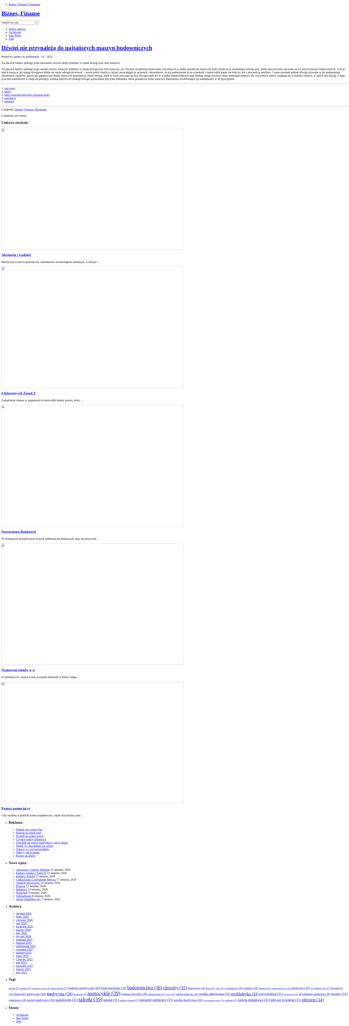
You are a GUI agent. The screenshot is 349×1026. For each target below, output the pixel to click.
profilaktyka (244, 994)
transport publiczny (156, 1000)
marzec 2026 (23, 929)
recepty (339, 994)
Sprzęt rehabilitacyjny (28, 899)
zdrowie (313, 999)
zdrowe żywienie (286, 1000)
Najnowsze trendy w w (18, 670)
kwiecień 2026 (24, 926)
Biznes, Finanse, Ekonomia (24, 4)
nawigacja (10, 98)
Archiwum (15, 32)
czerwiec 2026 (24, 920)
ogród (170, 994)
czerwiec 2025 (24, 959)
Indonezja (21, 889)
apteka (25, 988)
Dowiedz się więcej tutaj (30, 842)
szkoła (91, 999)
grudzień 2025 (24, 939)
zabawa (231, 1000)
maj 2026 (21, 923)
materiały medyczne (30, 994)
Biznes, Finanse (20, 13)
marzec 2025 (23, 969)
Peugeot (20, 886)
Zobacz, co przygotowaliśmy (32, 849)
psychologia (291, 994)
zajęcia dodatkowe (254, 1000)
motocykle (104, 993)
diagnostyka (196, 988)
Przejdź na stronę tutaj (28, 832)
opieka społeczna (187, 994)
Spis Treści (15, 35)
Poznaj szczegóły (26, 855)
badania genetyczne (84, 988)
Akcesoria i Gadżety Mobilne (33, 869)
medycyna (60, 993)
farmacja (265, 988)
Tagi (11, 38)
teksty (7, 91)
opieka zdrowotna (214, 994)
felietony (9, 101)
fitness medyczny (281, 988)
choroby (175, 987)
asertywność (59, 988)
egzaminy (250, 988)
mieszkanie (80, 994)
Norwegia (21, 892)
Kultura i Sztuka (25, 876)
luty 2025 (21, 972)
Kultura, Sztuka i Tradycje (31, 873)
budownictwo (144, 987)
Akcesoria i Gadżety (16, 255)
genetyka (301, 988)
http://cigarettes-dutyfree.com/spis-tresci (27, 94)
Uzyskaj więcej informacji (31, 839)
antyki (14, 988)
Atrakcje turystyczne (28, 882)
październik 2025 (26, 946)
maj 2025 (21, 962)
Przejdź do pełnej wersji (29, 836)
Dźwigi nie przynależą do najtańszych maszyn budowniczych (76, 47)
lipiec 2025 (22, 956)
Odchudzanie (23, 896)
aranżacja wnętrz (41, 988)
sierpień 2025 (23, 952)
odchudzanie (156, 994)
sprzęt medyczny (41, 1000)
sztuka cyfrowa (129, 1000)
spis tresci (9, 88)
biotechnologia (114, 988)
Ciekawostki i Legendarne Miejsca (36, 879)
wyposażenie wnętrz (214, 1000)
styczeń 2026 (23, 936)
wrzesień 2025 (24, 949)
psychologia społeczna (314, 994)
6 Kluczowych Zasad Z (18, 393)
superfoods (67, 1000)
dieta (210, 988)
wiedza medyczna (188, 1000)
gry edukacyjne (320, 988)
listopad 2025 (23, 942)
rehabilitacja (17, 1000)
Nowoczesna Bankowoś (18, 532)
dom (220, 988)
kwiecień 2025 (24, 965)
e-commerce (233, 988)
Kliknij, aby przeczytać (29, 829)
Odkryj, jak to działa (56, 842)
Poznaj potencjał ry (16, 808)
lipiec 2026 (22, 916)
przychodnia (271, 994)
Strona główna (17, 29)
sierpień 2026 (23, 913)
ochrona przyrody (134, 994)
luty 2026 (21, 933)
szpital (111, 1000)
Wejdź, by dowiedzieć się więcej (34, 845)
